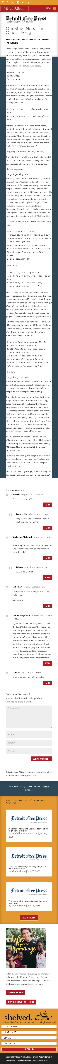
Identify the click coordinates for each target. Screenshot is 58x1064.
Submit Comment (41, 759)
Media (20, 1060)
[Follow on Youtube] (23, 2)
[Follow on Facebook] (7, 2)
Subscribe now (15, 992)
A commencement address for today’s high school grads (28, 829)
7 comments (12, 43)
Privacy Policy (38, 1057)
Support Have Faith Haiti (21, 1002)
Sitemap (27, 1060)
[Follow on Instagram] (18, 2)
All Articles (29, 917)
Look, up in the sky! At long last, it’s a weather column (27, 867)
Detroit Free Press (43, 39)
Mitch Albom (14, 39)
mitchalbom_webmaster (25, 833)
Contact (13, 1060)
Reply (47, 505)
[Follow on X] (12, 2)
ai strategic (44, 1060)
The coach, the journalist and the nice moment (27, 902)
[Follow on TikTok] (29, 2)
